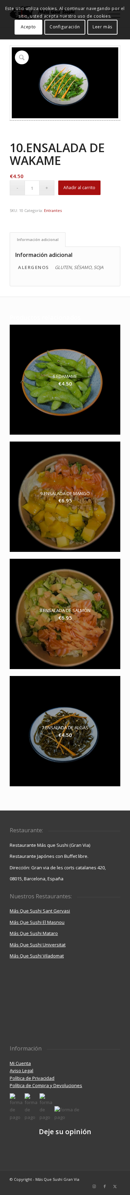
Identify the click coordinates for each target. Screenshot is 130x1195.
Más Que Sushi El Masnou (37, 922)
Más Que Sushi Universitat (38, 945)
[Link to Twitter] (115, 1186)
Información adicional (38, 239)
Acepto (28, 27)
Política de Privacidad (32, 1078)
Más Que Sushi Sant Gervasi (40, 911)
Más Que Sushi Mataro (34, 933)
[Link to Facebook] (104, 1186)
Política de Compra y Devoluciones (46, 1085)
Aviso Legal (21, 1070)
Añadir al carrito (79, 188)
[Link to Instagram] (94, 1186)
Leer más (102, 27)
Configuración (65, 27)
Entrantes (53, 210)
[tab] (38, 239)
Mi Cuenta (20, 1063)
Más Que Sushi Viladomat (37, 956)
